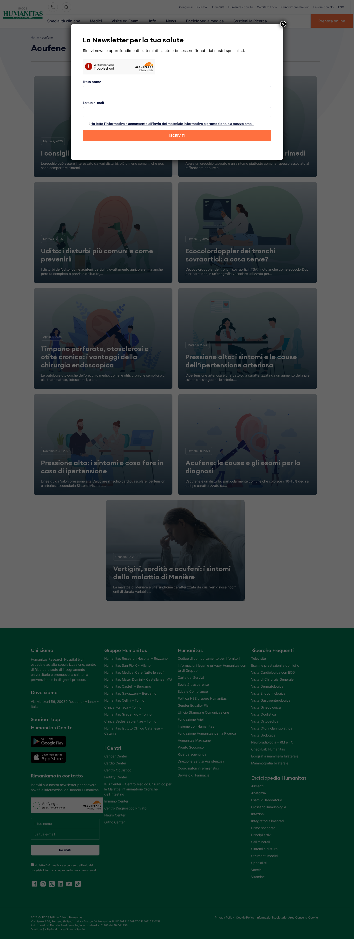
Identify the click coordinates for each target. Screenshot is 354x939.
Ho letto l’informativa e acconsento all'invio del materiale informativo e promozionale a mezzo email (172, 124)
